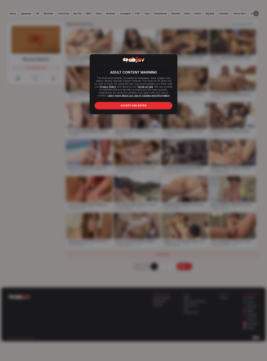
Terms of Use (145, 86)
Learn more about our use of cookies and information (139, 95)
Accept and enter (133, 105)
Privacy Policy (108, 86)
